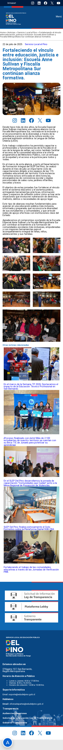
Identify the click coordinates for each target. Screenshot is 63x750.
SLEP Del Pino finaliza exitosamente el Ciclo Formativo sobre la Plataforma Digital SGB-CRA (29, 528)
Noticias (11, 32)
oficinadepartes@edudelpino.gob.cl (26, 704)
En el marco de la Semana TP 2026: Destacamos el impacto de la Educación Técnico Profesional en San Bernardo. (31, 386)
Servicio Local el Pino (27, 32)
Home (3, 32)
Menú (59, 16)
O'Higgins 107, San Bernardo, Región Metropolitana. (18, 670)
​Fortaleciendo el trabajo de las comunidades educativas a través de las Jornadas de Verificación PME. (31, 569)
